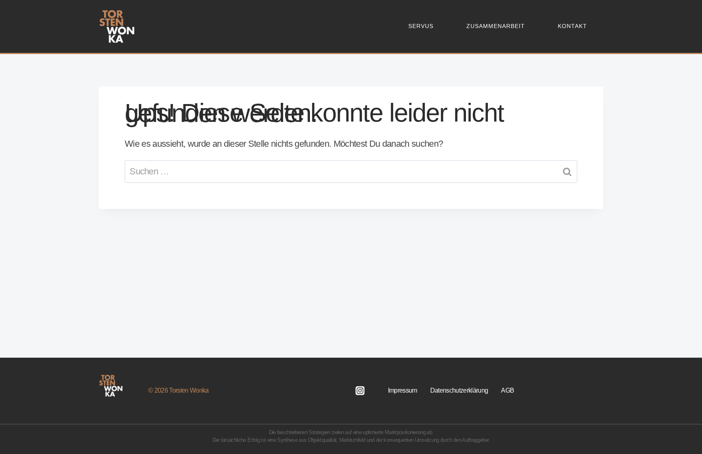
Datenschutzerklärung (459, 390)
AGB (507, 390)
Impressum (402, 390)
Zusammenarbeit (495, 26)
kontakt (572, 26)
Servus (420, 26)
